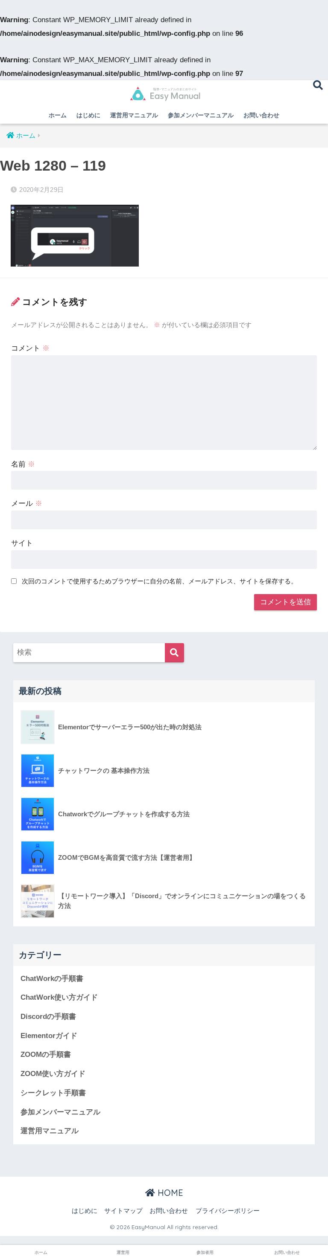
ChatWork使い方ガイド (59, 997)
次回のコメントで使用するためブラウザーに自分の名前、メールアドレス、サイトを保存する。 (159, 581)
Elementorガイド (48, 1036)
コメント (30, 348)
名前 (23, 464)
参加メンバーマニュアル (201, 115)
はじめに (88, 115)
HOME (169, 1192)
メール (26, 503)
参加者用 (205, 1252)
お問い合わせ (261, 115)
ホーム (58, 115)
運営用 (123, 1252)
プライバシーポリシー (228, 1210)
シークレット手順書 (53, 1093)
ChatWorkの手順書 (51, 979)
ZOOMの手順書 (45, 1054)
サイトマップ (123, 1210)
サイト (22, 543)
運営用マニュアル (134, 115)
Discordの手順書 (48, 1016)
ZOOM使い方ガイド (52, 1074)
